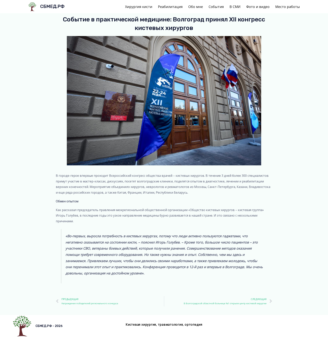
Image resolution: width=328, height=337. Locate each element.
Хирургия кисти (138, 6)
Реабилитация (170, 6)
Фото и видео (258, 6)
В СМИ (234, 6)
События (216, 6)
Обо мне (195, 6)
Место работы (287, 6)
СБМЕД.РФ (52, 6)
